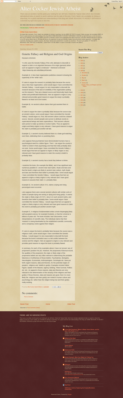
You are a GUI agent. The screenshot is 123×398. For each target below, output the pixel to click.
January (84, 82)
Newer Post (24, 304)
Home (48, 304)
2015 (81, 100)
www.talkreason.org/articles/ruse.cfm (74, 374)
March (83, 80)
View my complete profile (26, 44)
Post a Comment (28, 296)
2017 (81, 95)
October (84, 75)
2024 (81, 63)
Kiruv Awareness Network (72, 377)
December (85, 72)
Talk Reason (68, 371)
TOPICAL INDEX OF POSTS (36, 27)
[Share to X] (57, 287)
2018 (81, 92)
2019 (81, 90)
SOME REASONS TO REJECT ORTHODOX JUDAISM (58, 25)
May (83, 77)
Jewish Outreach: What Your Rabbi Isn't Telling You (79, 357)
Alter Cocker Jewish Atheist (50, 8)
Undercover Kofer (69, 350)
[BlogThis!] (55, 287)
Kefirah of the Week (70, 338)
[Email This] (53, 287)
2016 (81, 97)
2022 (81, 65)
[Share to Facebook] (58, 287)
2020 (81, 70)
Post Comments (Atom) (33, 307)
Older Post (71, 304)
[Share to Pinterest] (60, 287)
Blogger (69, 394)
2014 (81, 102)
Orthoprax (67, 364)
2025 (81, 60)
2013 (81, 105)
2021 (81, 68)
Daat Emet (67, 385)
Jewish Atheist (69, 345)
